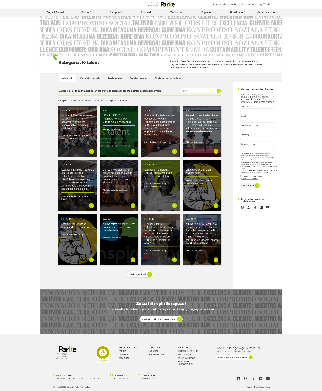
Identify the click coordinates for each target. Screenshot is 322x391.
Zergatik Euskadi (55, 12)
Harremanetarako (266, 12)
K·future (100, 101)
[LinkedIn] (261, 207)
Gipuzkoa (84, 136)
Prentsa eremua (138, 78)
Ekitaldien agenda (90, 78)
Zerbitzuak (176, 12)
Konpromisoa (73, 138)
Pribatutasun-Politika (262, 387)
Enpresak (206, 12)
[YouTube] (267, 207)
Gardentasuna (247, 4)
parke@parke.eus (149, 378)
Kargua (247, 144)
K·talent (123, 101)
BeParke (76, 101)
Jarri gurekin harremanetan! (159, 319)
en (268, 4)
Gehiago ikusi (138, 274)
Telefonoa (249, 125)
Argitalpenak (115, 78)
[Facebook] (242, 207)
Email (243, 116)
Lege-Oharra (247, 387)
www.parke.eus (245, 156)
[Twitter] (255, 207)
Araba (71, 136)
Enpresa (247, 135)
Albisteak (67, 78)
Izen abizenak (246, 107)
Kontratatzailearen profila (224, 4)
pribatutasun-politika (249, 178)
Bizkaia (77, 136)
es (264, 4)
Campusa (123, 354)
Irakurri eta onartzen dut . (251, 177)
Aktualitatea (236, 12)
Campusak (116, 12)
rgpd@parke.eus (265, 166)
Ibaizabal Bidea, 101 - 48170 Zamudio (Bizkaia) (78, 378)
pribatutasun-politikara (261, 172)
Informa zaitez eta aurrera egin (232, 357)
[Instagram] (248, 207)
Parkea (85, 12)
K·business (88, 101)
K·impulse (112, 101)
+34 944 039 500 (121, 378)
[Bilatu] (219, 91)
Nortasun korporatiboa (167, 78)
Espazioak (145, 12)
